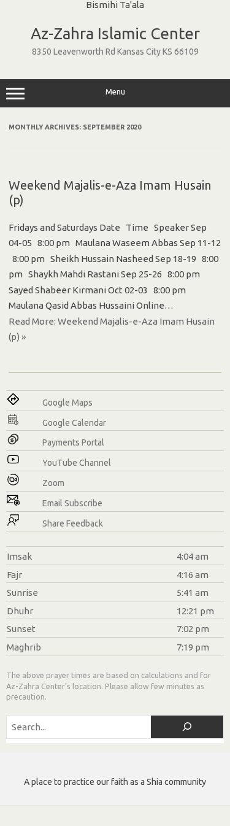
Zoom (53, 483)
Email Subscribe (72, 503)
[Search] (187, 727)
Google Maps (67, 402)
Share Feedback (72, 523)
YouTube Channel (76, 463)
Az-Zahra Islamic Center (115, 33)
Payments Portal (73, 442)
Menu (115, 91)
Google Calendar (74, 423)
